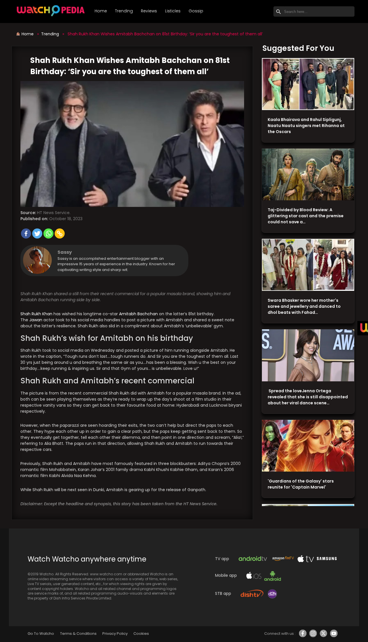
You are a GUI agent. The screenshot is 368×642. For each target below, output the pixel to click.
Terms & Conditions (78, 633)
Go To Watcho (41, 633)
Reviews (149, 11)
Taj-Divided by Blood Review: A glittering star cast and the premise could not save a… (306, 216)
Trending (124, 11)
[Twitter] (37, 233)
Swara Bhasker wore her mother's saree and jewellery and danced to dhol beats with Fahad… (304, 306)
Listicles (173, 11)
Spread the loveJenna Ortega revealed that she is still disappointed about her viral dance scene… (308, 397)
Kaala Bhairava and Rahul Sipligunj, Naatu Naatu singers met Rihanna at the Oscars (306, 125)
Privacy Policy (115, 633)
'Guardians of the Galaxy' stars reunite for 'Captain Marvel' (301, 484)
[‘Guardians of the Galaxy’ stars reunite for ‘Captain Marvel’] (308, 446)
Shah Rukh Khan (36, 314)
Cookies (141, 633)
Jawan (35, 320)
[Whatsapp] (48, 233)
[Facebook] (26, 233)
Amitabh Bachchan (138, 314)
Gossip (196, 11)
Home (101, 11)
